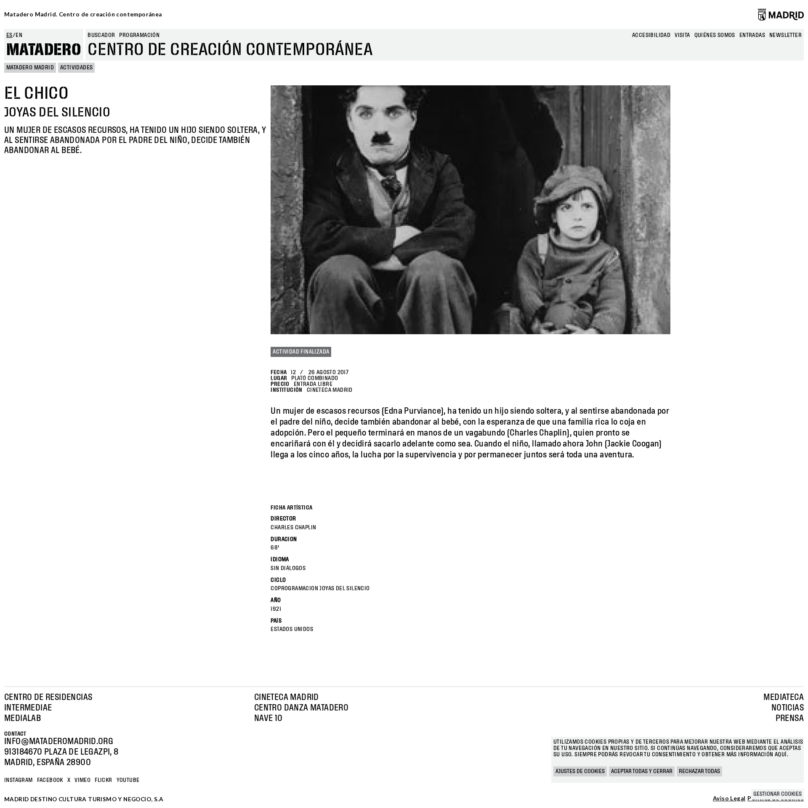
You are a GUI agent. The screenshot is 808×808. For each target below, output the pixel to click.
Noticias (787, 708)
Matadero (43, 50)
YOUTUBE (128, 780)
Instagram (18, 780)
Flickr (103, 780)
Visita (682, 35)
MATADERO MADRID (30, 68)
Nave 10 (268, 718)
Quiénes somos (714, 35)
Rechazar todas (699, 771)
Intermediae (28, 708)
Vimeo (82, 780)
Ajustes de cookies (580, 771)
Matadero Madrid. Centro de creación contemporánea (83, 14)
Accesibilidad (651, 35)
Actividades (76, 68)
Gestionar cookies (777, 794)
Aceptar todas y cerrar (641, 771)
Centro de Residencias (48, 697)
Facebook (50, 780)
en (19, 35)
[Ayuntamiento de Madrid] (781, 14)
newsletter (785, 35)
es (9, 35)
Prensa (790, 718)
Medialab (22, 718)
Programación (139, 35)
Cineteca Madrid (286, 697)
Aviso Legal (729, 799)
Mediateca (783, 697)
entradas (752, 35)
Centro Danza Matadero (301, 708)
